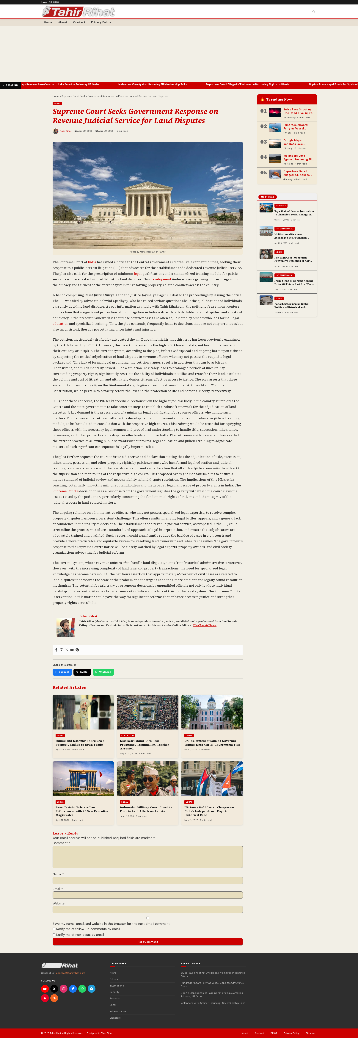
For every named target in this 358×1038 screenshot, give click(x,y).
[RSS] (54, 998)
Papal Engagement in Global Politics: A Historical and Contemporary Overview (291, 307)
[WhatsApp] (82, 989)
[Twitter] (66, 650)
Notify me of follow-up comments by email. (88, 929)
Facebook (63, 672)
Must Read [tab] (267, 197)
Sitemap (310, 1033)
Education (127, 735)
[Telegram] (91, 989)
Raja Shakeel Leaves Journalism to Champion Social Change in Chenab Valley (294, 214)
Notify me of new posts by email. (80, 935)
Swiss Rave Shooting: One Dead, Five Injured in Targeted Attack (298, 113)
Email (58, 889)
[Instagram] (61, 650)
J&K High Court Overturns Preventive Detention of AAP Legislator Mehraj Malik (292, 261)
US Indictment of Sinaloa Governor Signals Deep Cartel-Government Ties (212, 743)
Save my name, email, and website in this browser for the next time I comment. (111, 924)
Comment (61, 843)
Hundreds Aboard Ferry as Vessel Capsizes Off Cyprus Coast (297, 130)
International (284, 229)
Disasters (115, 1017)
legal (138, 273)
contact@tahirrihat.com (70, 973)
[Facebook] (56, 650)
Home (48, 22)
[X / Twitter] (54, 989)
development (160, 279)
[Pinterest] (77, 650)
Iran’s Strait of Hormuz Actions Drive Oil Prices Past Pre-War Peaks (293, 284)
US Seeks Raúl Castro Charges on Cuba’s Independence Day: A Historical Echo (209, 811)
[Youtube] (72, 650)
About (62, 22)
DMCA (274, 1033)
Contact (79, 22)
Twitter (84, 672)
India (92, 262)
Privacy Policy (101, 22)
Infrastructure (118, 1011)
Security (114, 992)
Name (58, 874)
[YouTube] (45, 989)
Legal (57, 103)
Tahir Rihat (66, 130)
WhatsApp (104, 672)
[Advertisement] (179, 54)
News (279, 298)
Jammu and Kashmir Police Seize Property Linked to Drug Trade (80, 743)
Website (59, 903)
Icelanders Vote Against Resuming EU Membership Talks (112, 84)
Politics (281, 205)
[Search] (313, 11)
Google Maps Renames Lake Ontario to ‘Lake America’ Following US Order (212, 994)
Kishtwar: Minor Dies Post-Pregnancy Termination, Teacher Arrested (144, 745)
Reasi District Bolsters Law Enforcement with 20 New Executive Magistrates (82, 811)
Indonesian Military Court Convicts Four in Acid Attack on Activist (146, 809)
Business (115, 998)
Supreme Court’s (65, 491)
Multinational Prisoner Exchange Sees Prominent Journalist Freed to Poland (291, 237)
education (60, 323)
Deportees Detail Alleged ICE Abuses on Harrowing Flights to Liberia (208, 84)
